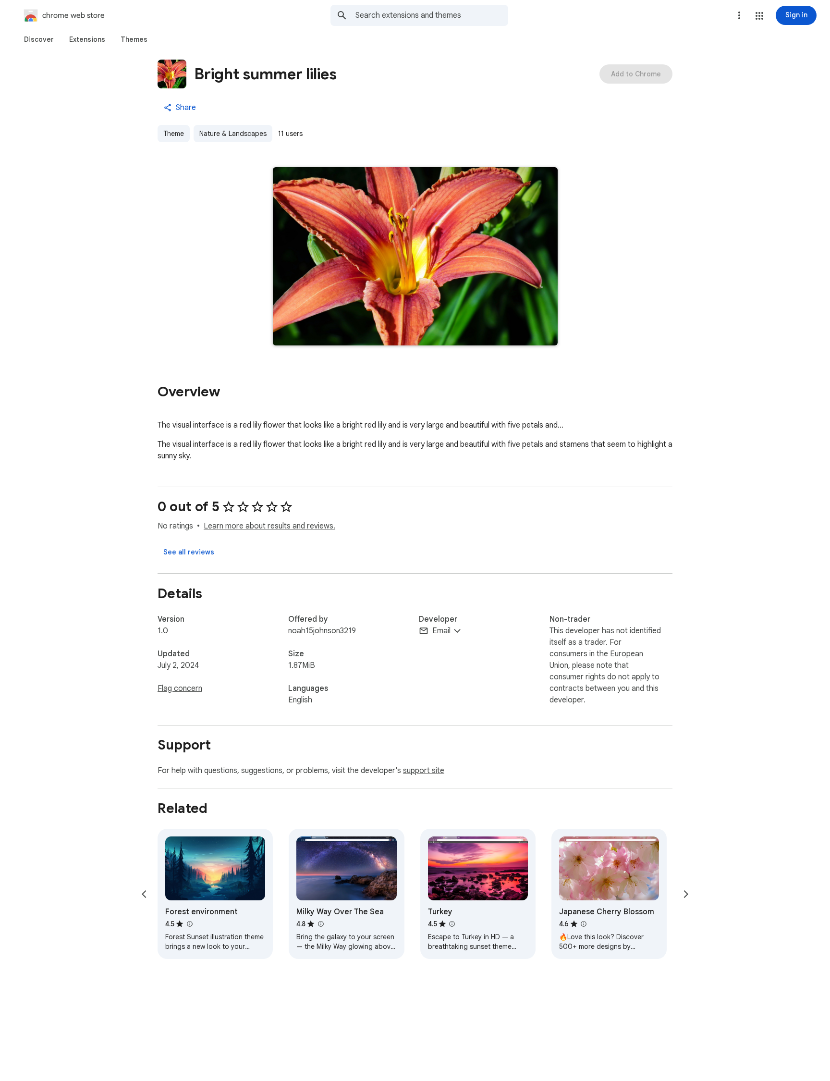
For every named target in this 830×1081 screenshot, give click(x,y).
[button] (759, 15)
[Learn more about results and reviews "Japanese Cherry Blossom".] (583, 923)
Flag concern (180, 688)
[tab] (38, 39)
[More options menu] (739, 15)
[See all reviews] (189, 552)
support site (423, 770)
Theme (173, 133)
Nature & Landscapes (233, 133)
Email (441, 631)
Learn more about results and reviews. (269, 526)
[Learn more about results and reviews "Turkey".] (452, 923)
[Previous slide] (144, 894)
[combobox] (431, 15)
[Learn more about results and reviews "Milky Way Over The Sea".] (320, 923)
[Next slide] (686, 894)
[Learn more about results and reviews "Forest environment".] (189, 923)
